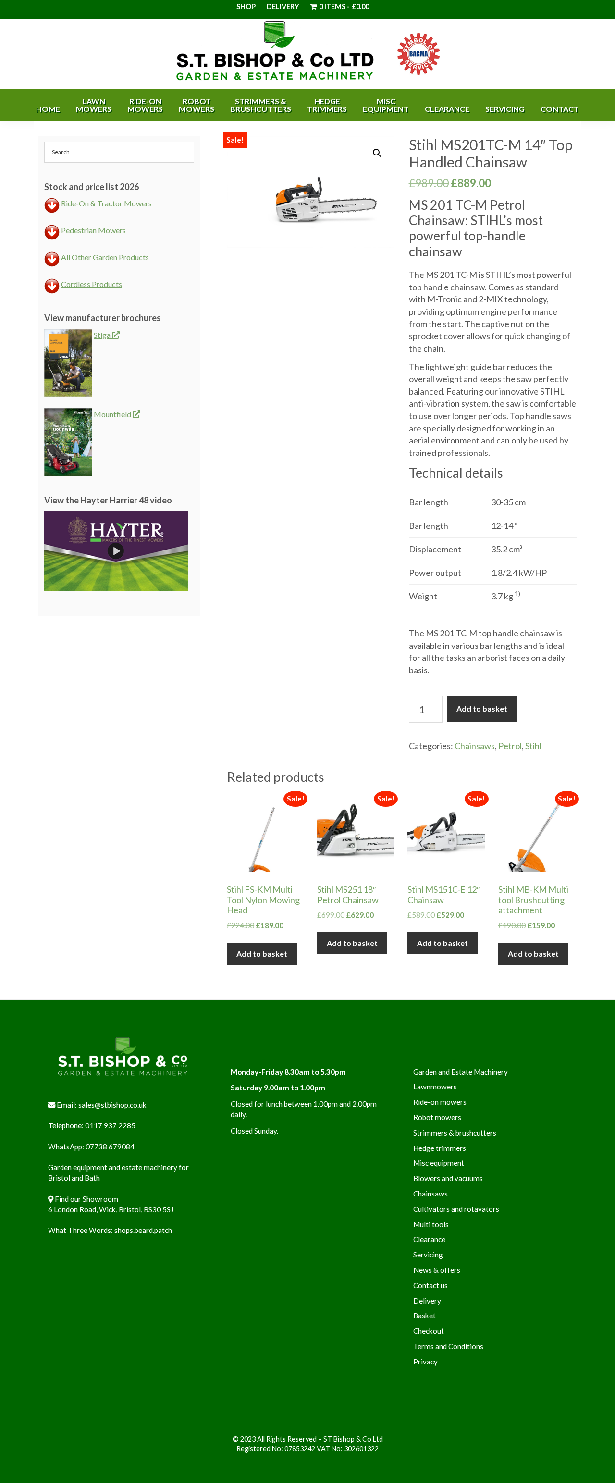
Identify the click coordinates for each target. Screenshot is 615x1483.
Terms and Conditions (448, 1346)
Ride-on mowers (440, 1102)
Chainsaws (475, 746)
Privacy (425, 1361)
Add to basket (481, 708)
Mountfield (113, 414)
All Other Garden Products (105, 257)
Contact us (430, 1285)
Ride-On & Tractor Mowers (106, 203)
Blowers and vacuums (448, 1178)
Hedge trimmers (439, 1148)
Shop (246, 6)
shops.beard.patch (143, 1230)
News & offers (436, 1270)
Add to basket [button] (261, 953)
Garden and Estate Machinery (460, 1071)
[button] (377, 153)
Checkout (428, 1331)
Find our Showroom (86, 1199)
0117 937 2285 (110, 1125)
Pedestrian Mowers (93, 230)
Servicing (428, 1254)
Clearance (429, 1239)
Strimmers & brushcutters (454, 1132)
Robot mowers (437, 1117)
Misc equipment (438, 1163)
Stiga (103, 334)
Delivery (283, 6)
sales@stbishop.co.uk (112, 1104)
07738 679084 (110, 1146)
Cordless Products (91, 283)
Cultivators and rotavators (456, 1209)
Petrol (510, 746)
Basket (424, 1315)
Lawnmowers (435, 1086)
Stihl (533, 746)
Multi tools (431, 1224)
